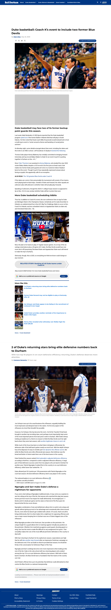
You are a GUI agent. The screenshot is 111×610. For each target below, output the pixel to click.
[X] (97, 2)
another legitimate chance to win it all (53, 441)
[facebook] (100, 2)
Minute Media (12, 605)
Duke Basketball (25, 333)
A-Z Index (39, 601)
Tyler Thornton (23, 163)
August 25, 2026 (40, 483)
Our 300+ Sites (74, 595)
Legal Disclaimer (91, 598)
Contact (54, 595)
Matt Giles (17, 37)
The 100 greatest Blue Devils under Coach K (37, 176)
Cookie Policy (74, 598)
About (22, 2)
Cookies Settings (57, 601)
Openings (39, 595)
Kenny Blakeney (45, 163)
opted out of (25, 137)
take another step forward (30, 540)
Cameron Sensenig (20, 360)
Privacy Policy (40, 598)
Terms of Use (56, 598)
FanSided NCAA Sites (73, 2)
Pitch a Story (18, 598)
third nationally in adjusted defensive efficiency (51, 458)
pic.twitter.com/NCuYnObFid (24, 480)
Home (16, 333)
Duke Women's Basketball (46, 2)
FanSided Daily (90, 595)
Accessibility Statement (22, 601)
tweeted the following (58, 151)
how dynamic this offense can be (53, 450)
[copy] (25, 41)
